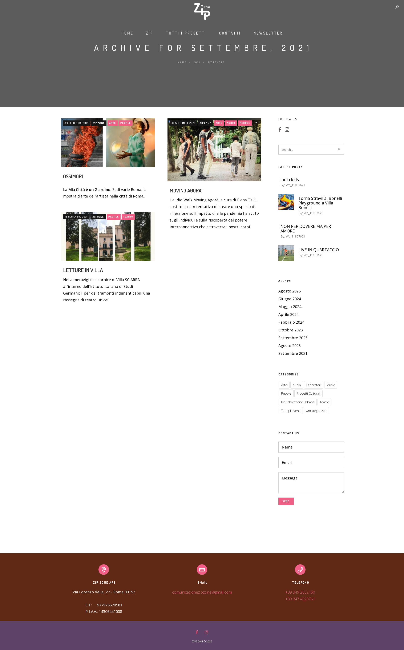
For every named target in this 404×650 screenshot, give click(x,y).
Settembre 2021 (292, 353)
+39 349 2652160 (300, 592)
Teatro (128, 216)
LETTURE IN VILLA (83, 270)
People (125, 122)
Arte (112, 122)
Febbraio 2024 (291, 322)
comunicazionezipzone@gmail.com (202, 592)
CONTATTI (230, 33)
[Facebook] (281, 129)
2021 (197, 62)
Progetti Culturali (308, 393)
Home (127, 33)
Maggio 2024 (289, 306)
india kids (289, 179)
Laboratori (313, 385)
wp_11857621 (295, 185)
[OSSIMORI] (108, 142)
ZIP (149, 33)
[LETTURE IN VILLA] (108, 236)
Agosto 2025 (289, 291)
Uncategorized (316, 410)
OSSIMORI (73, 176)
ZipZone (99, 123)
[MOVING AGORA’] (214, 149)
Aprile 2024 (288, 314)
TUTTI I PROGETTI (186, 33)
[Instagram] (288, 129)
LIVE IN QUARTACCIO (318, 249)
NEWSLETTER (268, 33)
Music (331, 385)
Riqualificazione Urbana (297, 402)
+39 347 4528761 (300, 598)
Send (286, 501)
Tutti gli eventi (290, 410)
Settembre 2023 (292, 337)
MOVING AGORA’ (186, 190)
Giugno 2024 (289, 298)
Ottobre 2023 (290, 329)
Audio (231, 122)
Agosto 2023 (289, 345)
